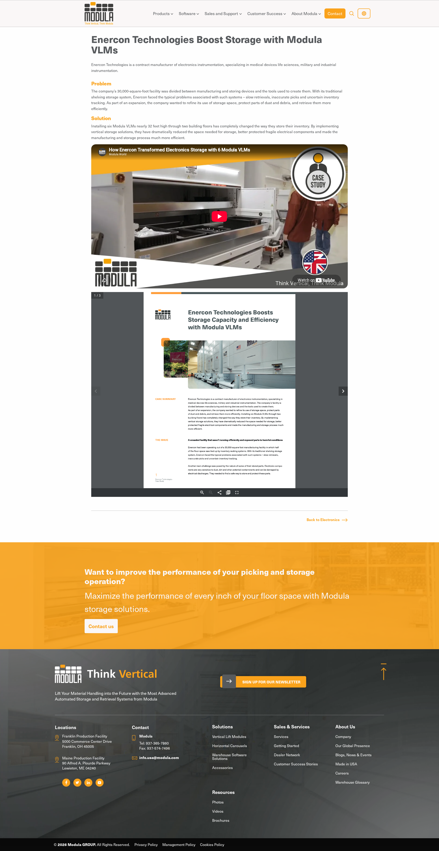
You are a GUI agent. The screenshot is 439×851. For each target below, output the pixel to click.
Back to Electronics (323, 519)
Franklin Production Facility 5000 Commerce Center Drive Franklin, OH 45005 (87, 741)
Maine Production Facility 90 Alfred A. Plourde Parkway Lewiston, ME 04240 (86, 763)
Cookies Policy (212, 844)
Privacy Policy (146, 844)
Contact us (101, 626)
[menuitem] (162, 13)
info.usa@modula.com (159, 757)
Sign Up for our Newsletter (271, 682)
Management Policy (178, 844)
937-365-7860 (157, 743)
